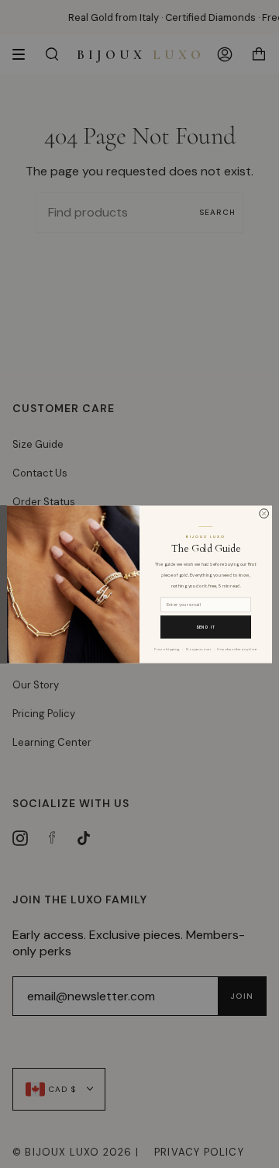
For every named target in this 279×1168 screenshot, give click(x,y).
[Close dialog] (264, 513)
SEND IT (206, 626)
